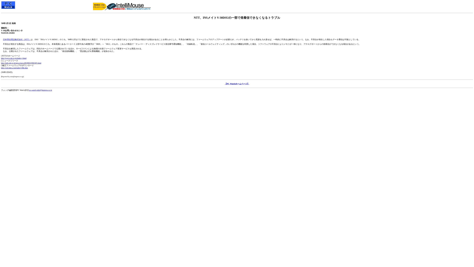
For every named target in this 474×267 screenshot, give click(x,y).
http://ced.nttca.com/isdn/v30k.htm (14, 68)
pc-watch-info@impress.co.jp (40, 90)
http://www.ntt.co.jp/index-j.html (13, 58)
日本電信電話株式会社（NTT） (17, 39)
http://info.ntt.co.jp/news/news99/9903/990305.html (21, 63)
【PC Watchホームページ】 (237, 84)
